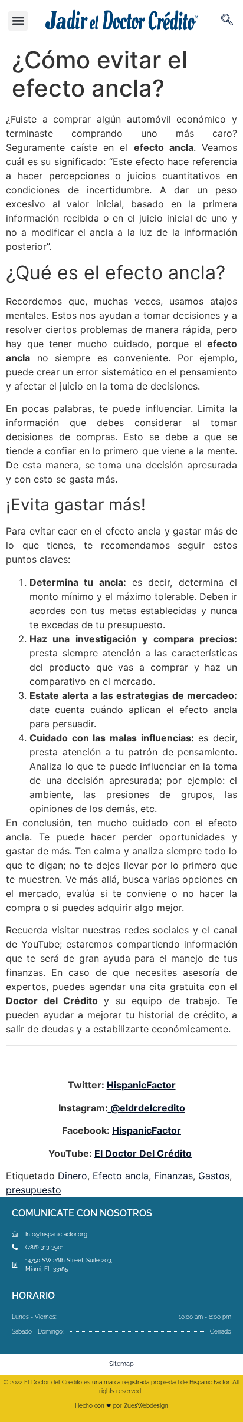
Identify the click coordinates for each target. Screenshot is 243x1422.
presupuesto (33, 1190)
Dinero (72, 1176)
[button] (18, 21)
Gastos (213, 1176)
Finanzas (173, 1176)
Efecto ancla (121, 1176)
